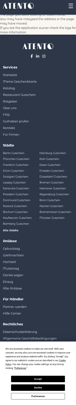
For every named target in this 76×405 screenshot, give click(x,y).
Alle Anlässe (12, 288)
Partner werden (15, 307)
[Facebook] (32, 56)
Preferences (38, 396)
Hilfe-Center (12, 313)
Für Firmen (11, 134)
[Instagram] (44, 56)
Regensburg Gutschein (54, 194)
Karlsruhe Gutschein (16, 188)
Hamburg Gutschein (52, 153)
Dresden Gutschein (51, 170)
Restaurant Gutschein (19, 95)
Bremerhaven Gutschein (55, 212)
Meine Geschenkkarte (20, 81)
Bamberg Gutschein (16, 223)
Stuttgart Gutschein (15, 176)
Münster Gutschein (51, 218)
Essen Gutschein (50, 165)
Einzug (8, 282)
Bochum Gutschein (15, 212)
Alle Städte (10, 230)
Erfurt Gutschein (13, 170)
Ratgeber (10, 101)
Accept (38, 379)
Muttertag (11, 268)
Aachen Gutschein (51, 206)
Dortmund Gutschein (16, 200)
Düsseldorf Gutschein (53, 176)
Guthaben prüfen (16, 121)
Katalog (9, 88)
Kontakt (9, 128)
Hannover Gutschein (52, 188)
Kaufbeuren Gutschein (17, 218)
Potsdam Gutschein (15, 194)
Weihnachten (13, 255)
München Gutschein (16, 159)
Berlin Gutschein (13, 153)
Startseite (10, 75)
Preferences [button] (20, 368)
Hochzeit (9, 262)
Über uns (10, 108)
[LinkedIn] (37, 56)
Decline (38, 387)
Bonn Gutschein (49, 200)
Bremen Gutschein (51, 182)
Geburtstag (11, 248)
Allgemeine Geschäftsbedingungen (30, 338)
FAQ (6, 114)
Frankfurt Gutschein (16, 165)
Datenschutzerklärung (20, 332)
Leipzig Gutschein (14, 182)
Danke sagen (13, 275)
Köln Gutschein (49, 159)
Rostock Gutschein (15, 206)
